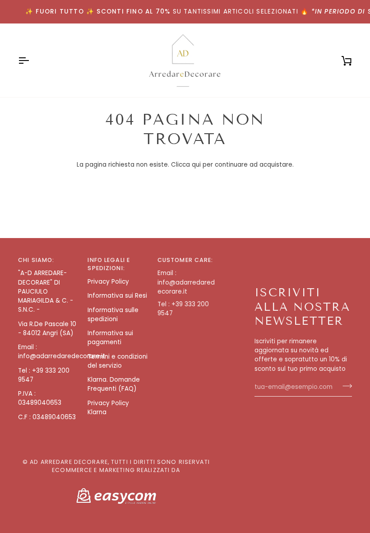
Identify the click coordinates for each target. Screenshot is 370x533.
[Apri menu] (31, 60)
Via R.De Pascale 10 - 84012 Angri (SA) (47, 328)
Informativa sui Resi (117, 295)
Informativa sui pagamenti (110, 337)
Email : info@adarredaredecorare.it (61, 351)
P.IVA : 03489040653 (39, 398)
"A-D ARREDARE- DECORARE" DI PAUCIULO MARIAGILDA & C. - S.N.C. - (45, 291)
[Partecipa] (344, 386)
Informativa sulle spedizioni (113, 314)
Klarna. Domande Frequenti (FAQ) (114, 384)
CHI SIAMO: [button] (36, 260)
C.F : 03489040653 (47, 417)
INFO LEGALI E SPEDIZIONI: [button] (109, 264)
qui (196, 164)
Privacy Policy (108, 281)
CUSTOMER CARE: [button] (185, 260)
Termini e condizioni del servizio (118, 361)
